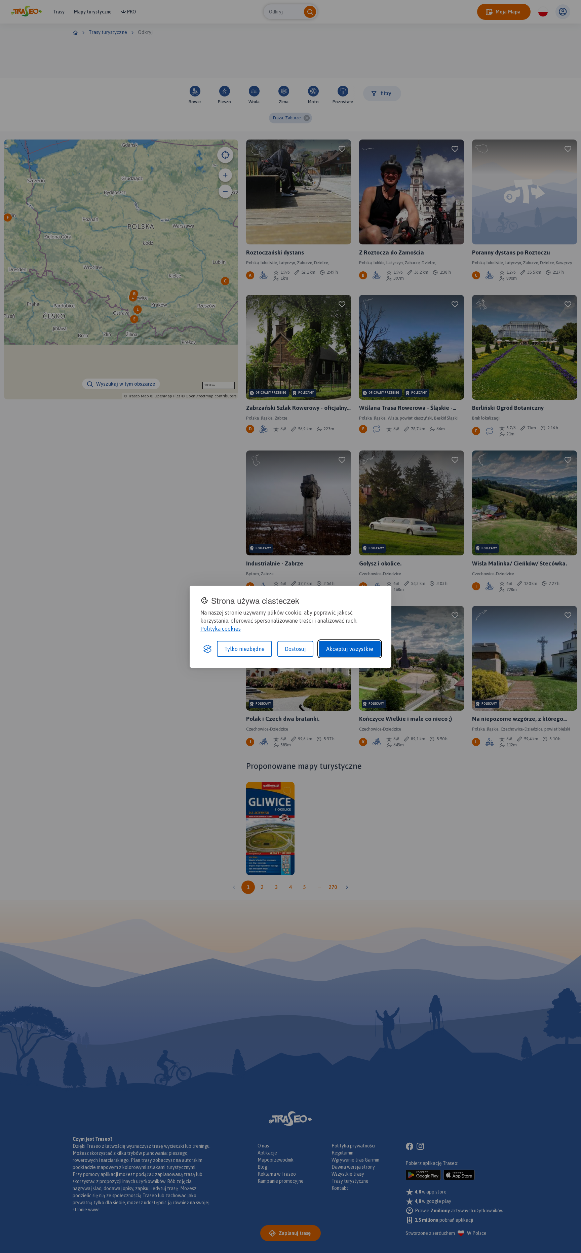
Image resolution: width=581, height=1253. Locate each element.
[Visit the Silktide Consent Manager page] (207, 649)
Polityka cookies (220, 629)
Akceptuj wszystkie (349, 649)
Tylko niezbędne (244, 649)
